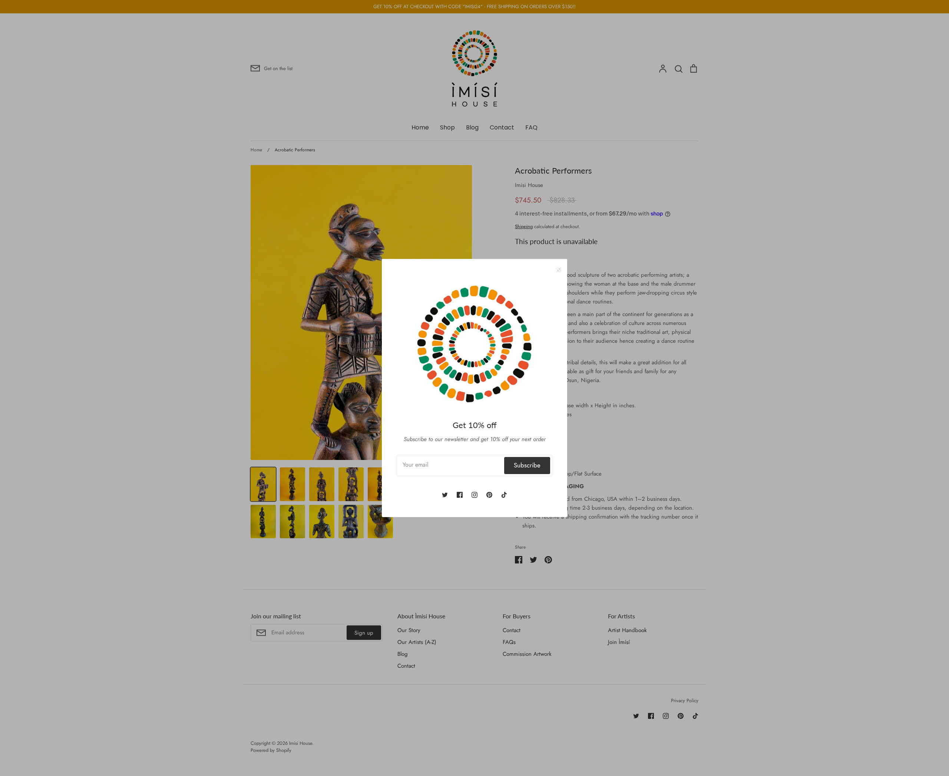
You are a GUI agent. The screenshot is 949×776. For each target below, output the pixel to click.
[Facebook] (459, 494)
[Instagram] (474, 494)
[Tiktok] (504, 494)
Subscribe (527, 465)
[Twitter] (444, 494)
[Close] (558, 268)
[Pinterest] (489, 494)
